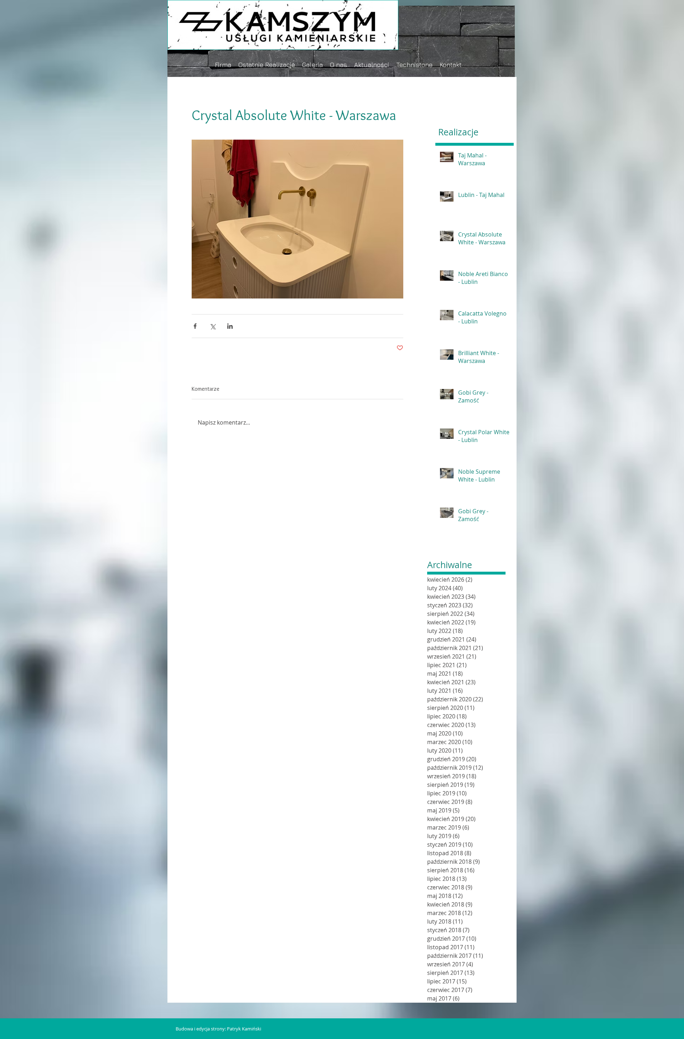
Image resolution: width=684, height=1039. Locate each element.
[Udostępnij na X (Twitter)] (212, 326)
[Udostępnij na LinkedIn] (230, 326)
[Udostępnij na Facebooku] (195, 326)
